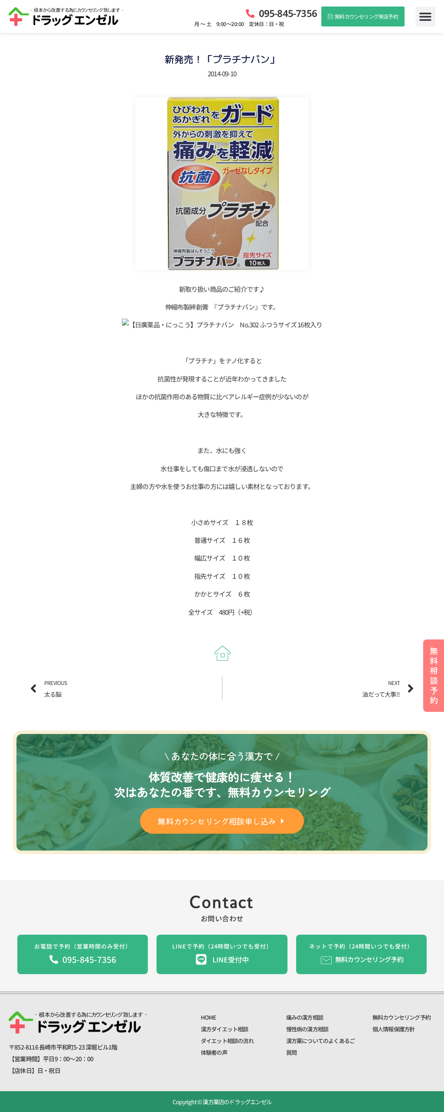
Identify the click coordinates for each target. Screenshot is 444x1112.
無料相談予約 (433, 675)
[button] (425, 16)
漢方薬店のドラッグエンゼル (236, 1102)
